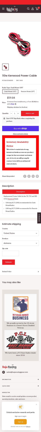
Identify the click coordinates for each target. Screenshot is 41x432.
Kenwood (11, 199)
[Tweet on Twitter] (33, 176)
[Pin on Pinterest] (29, 176)
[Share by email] (37, 176)
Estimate (8, 262)
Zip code (5, 248)
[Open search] (28, 8)
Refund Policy (6, 271)
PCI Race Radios (7, 80)
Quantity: (5, 113)
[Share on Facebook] (24, 176)
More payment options (20, 134)
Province (5, 239)
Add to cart (30, 113)
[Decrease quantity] (11, 113)
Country (5, 229)
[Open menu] (3, 9)
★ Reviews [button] (39, 218)
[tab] (20, 191)
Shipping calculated (13, 107)
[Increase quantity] (18, 113)
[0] (37, 8)
